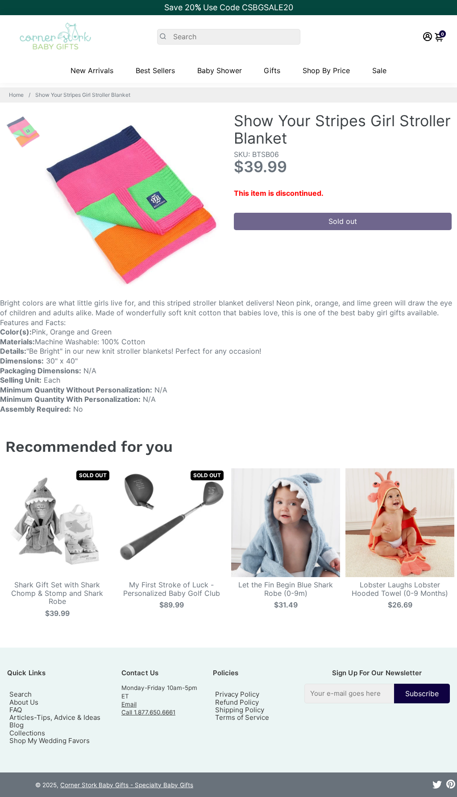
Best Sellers (155, 70)
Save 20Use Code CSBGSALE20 (228, 7)
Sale (379, 70)
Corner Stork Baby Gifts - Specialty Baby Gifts (126, 785)
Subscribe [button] (422, 693)
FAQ (15, 710)
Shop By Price (326, 70)
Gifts (272, 70)
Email (129, 704)
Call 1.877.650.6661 (148, 712)
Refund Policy (237, 702)
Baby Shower (219, 70)
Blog (16, 725)
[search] (228, 37)
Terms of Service (242, 717)
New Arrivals (92, 70)
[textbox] (349, 693)
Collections (27, 733)
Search (20, 694)
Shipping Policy (239, 710)
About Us (23, 702)
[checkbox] (377, 693)
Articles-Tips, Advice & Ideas (54, 717)
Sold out (342, 221)
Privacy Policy (237, 694)
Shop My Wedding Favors (49, 740)
